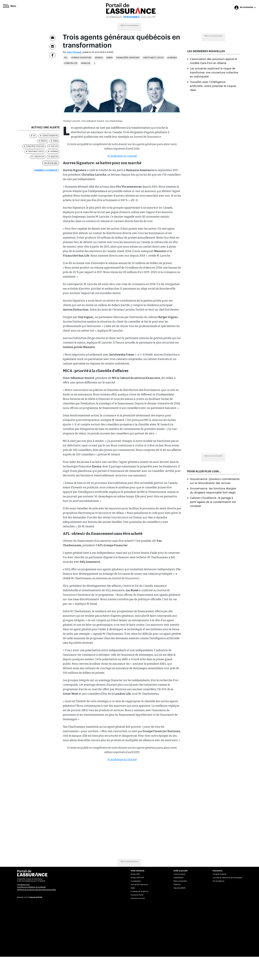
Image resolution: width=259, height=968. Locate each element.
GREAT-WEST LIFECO (153, 58)
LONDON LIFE (70, 63)
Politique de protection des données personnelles (36, 889)
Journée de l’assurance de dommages (227, 877)
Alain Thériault (74, 52)
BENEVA (99, 58)
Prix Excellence (218, 881)
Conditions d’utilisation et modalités (31, 887)
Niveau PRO (135, 874)
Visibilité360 (178, 877)
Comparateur (136, 881)
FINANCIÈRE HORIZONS (128, 58)
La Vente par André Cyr (140, 891)
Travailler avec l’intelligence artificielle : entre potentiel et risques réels (213, 86)
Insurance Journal (138, 898)
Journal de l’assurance (139, 884)
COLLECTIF (148, 17)
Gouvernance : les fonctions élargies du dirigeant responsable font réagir (213, 490)
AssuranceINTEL (180, 888)
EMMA (109, 58)
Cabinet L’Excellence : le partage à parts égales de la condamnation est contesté (213, 502)
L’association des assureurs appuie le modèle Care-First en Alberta (213, 61)
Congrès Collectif (219, 874)
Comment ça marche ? (46, 170)
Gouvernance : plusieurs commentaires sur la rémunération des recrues (215, 481)
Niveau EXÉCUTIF (137, 877)
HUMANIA (172, 58)
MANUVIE (85, 63)
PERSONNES (131, 17)
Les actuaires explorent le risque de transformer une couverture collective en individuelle (214, 72)
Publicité (177, 884)
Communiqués (179, 874)
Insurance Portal (36, 897)
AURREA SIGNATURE (81, 58)
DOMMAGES (114, 17)
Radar (133, 888)
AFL (66, 58)
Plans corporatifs (180, 881)
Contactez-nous (23, 884)
